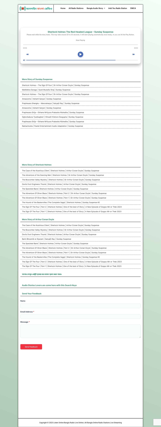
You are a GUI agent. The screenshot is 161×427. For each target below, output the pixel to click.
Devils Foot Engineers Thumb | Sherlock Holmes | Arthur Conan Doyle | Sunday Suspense (58, 184)
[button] (96, 8)
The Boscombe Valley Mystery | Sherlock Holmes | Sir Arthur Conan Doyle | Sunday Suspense (60, 180)
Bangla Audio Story (95, 8)
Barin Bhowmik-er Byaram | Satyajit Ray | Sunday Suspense (46, 239)
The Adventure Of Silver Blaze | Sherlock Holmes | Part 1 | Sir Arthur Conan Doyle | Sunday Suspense (63, 198)
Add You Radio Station (117, 8)
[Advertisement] (80, 147)
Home (62, 8)
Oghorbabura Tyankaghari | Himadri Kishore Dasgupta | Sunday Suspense (52, 117)
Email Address (27, 312)
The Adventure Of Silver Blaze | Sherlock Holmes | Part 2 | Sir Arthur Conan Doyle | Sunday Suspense (63, 193)
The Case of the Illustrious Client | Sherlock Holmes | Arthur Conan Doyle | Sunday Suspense (60, 171)
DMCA (133, 8)
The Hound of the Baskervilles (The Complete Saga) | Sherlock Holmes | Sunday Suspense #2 (60, 202)
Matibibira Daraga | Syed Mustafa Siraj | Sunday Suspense (45, 90)
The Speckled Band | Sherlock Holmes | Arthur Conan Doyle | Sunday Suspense (54, 189)
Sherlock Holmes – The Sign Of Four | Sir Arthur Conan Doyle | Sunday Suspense (55, 85)
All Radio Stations (76, 8)
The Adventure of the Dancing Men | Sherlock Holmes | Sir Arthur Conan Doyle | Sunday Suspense (62, 175)
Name (22, 301)
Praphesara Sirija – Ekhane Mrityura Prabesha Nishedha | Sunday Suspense (52, 112)
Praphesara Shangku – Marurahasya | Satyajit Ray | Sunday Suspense (50, 103)
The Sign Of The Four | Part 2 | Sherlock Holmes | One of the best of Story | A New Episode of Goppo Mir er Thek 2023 (71, 207)
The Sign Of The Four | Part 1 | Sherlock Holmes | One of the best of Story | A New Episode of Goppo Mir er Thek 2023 (71, 211)
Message (25, 322)
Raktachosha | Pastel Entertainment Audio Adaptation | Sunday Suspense (52, 126)
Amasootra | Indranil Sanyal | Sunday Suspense (41, 99)
